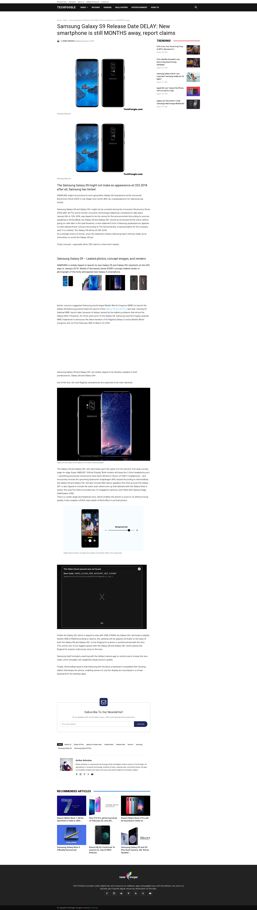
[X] (81, 47)
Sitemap (95, 908)
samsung (139, 744)
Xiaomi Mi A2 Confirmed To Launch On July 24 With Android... (102, 850)
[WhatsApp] (94, 47)
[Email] (100, 47)
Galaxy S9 (67, 744)
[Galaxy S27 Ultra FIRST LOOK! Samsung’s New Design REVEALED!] (193, 104)
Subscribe (140, 724)
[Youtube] (92, 774)
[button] (196, 7)
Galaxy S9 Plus (79, 744)
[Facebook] (75, 47)
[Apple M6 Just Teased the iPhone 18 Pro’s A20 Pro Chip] (193, 91)
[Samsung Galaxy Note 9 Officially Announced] (71, 835)
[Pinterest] (87, 47)
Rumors (130, 744)
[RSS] (135, 893)
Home (59, 20)
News (65, 20)
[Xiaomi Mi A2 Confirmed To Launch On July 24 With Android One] (103, 835)
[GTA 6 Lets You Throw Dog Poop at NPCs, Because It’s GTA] (193, 50)
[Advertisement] (103, 350)
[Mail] (121, 893)
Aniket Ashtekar (69, 41)
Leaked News (109, 744)
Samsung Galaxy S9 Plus (82, 748)
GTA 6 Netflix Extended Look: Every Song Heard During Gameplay (168, 62)
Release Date (120, 744)
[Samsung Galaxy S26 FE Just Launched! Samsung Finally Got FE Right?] (193, 77)
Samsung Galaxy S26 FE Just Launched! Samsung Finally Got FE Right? (170, 76)
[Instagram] (81, 774)
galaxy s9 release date (94, 744)
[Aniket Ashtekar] (59, 41)
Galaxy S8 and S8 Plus (116, 309)
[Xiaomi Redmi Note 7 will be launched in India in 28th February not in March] (71, 806)
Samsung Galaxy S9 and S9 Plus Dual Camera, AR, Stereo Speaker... (135, 850)
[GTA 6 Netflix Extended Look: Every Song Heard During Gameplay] (193, 62)
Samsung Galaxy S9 (65, 748)
